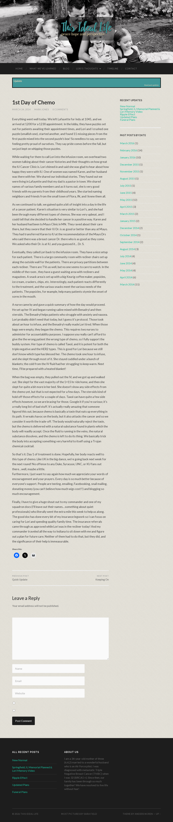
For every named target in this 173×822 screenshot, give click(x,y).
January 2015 (127, 220)
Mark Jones (41, 109)
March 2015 (127, 213)
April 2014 (126, 277)
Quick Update (20, 578)
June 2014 (126, 263)
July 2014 (125, 256)
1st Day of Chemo (33, 102)
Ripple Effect (19, 777)
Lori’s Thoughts (87, 68)
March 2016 (127, 143)
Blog (66, 68)
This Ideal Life (29, 814)
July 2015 (125, 185)
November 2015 (129, 171)
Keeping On (102, 578)
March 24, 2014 (21, 109)
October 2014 (128, 235)
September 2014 (129, 242)
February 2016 (128, 150)
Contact (131, 68)
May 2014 (126, 270)
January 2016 (127, 157)
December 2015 (129, 164)
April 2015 (126, 206)
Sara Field (90, 814)
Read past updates (151, 85)
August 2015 (127, 178)
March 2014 (127, 284)
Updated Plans (20, 784)
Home (19, 68)
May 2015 (126, 199)
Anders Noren (144, 814)
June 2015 (126, 192)
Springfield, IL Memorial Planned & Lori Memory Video (32, 769)
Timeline (112, 68)
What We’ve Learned (43, 68)
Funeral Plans (20, 791)
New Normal (19, 760)
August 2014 (127, 249)
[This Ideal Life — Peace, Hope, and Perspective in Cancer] (86, 31)
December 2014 (129, 228)
